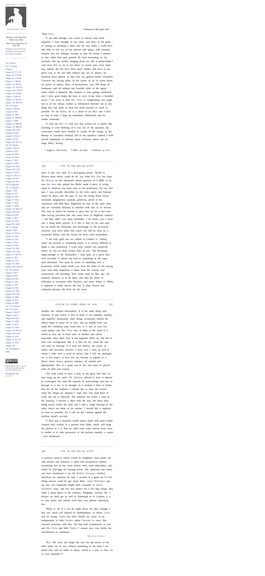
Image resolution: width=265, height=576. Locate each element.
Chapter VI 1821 (12, 245)
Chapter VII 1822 (12, 248)
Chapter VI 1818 (12, 206)
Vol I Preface (11, 63)
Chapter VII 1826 (12, 291)
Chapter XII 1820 (12, 224)
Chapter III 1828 (12, 318)
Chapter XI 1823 (12, 261)
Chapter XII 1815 (12, 182)
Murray (49, 180)
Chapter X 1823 (12, 258)
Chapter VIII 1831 (13, 334)
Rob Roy (96, 176)
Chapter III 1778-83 (13, 75)
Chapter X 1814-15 (13, 176)
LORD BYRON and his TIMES (16, 4)
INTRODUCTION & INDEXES (16, 49)
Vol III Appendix (12, 185)
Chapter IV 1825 (12, 282)
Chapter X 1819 (12, 218)
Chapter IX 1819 (12, 215)
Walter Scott (96, 536)
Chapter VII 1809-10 (14, 127)
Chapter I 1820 (11, 230)
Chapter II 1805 (12, 112)
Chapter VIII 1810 (13, 130)
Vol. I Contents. (12, 66)
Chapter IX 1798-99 (13, 94)
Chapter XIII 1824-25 (14, 267)
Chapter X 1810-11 (13, 136)
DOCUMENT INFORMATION (15, 51)
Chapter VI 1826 (12, 288)
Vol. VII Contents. (13, 306)
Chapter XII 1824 (12, 264)
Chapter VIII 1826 (13, 294)
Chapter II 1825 (12, 276)
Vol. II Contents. (12, 106)
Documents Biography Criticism (16, 29)
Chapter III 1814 (12, 154)
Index (8, 352)
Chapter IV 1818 (12, 200)
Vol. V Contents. (12, 227)
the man (51, 184)
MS (61, 123)
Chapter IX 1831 (12, 337)
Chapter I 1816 (11, 191)
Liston (107, 512)
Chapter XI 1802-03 (13, 100)
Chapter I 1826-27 (13, 312)
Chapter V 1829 (12, 324)
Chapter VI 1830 (12, 327)
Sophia (62, 516)
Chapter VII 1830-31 (14, 330)
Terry (50, 33)
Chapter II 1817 (12, 194)
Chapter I (9, 69)
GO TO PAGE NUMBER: (14, 54)
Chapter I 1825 (11, 273)
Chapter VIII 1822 (13, 252)
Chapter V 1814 (12, 160)
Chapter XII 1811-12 (14, 142)
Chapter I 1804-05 (13, 109)
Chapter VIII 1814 (13, 169)
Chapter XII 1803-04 (14, 103)
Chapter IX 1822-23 (13, 255)
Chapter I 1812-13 (13, 148)
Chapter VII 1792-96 (14, 87)
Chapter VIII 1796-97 (14, 90)
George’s (91, 473)
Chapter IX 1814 (12, 173)
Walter (63, 111)
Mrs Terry (76, 99)
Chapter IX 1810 (12, 133)
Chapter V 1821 (12, 242)
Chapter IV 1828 (12, 321)
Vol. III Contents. (12, 145)
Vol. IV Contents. (12, 188)
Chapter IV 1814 (12, 157)
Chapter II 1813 (12, 151)
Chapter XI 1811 (12, 139)
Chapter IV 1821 (12, 239)
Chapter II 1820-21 (13, 233)
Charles (69, 520)
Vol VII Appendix (12, 349)
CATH (9, 376)
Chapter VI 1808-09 (13, 124)
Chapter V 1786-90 (13, 81)
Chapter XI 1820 (12, 221)
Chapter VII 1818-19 (14, 209)
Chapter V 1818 (12, 203)
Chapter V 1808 (12, 121)
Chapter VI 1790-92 (13, 84)
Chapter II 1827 (12, 315)
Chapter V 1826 (12, 285)
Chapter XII (10, 346)
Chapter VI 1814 (12, 163)
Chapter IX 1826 (12, 297)
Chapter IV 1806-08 (13, 118)
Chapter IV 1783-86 (13, 78)
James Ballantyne (96, 481)
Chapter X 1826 (12, 300)
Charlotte (86, 520)
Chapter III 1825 (12, 279)
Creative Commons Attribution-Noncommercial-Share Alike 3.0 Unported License (16, 368)
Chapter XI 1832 (12, 343)
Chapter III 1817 (12, 197)
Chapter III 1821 (12, 236)
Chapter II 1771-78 (13, 72)
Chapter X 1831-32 (13, 340)
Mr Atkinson (76, 377)
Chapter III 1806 (12, 115)
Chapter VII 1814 (12, 166)
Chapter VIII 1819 (13, 212)
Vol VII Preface (12, 309)
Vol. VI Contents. (12, 270)
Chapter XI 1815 (12, 179)
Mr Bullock (78, 473)
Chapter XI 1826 (12, 303)
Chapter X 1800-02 (13, 97)
